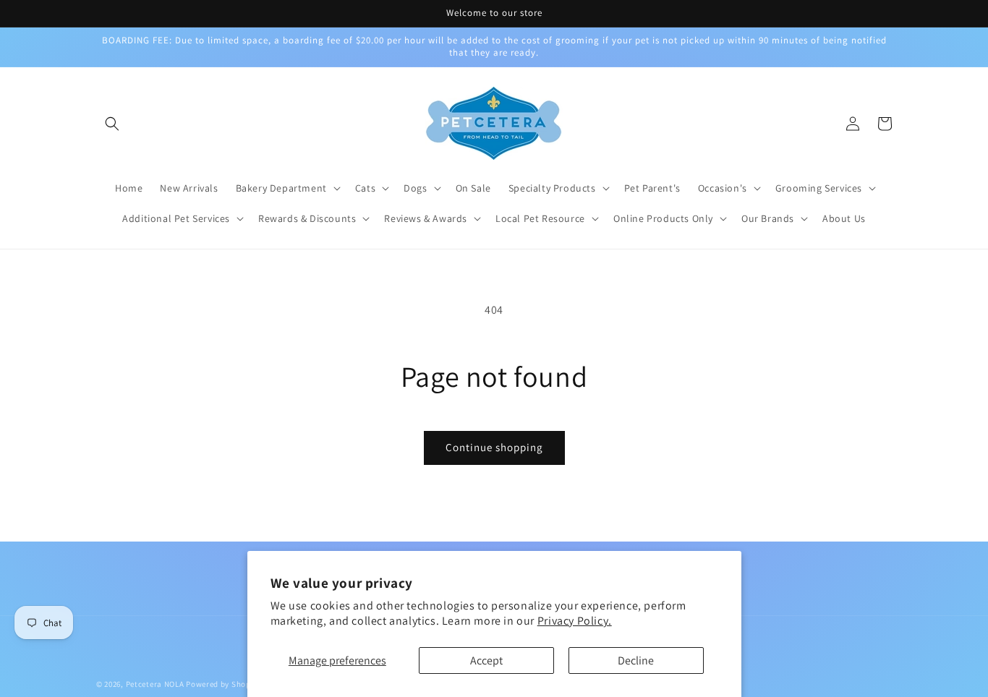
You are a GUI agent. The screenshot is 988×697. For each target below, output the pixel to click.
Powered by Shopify (223, 684)
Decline (636, 660)
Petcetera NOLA (155, 684)
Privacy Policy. (574, 620)
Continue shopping (494, 447)
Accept (486, 660)
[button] (112, 124)
